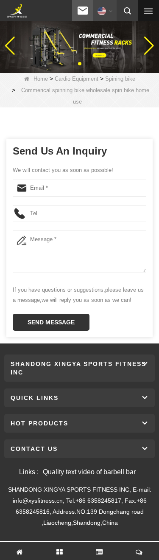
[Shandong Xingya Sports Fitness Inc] (16, 11)
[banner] (79, 45)
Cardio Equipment (76, 79)
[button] (73, 63)
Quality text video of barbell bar (89, 472)
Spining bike (120, 79)
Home (40, 79)
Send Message (51, 322)
